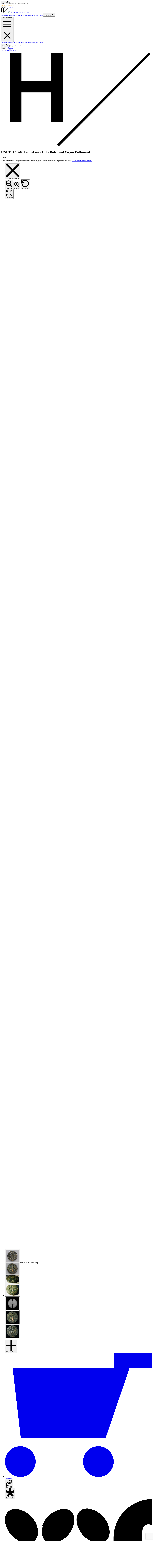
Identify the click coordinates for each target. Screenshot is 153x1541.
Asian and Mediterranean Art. (82, 161)
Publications (29, 15)
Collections (8, 15)
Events (14, 15)
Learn (41, 15)
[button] (12, 1255)
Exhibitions (21, 15)
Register (10, 7)
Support (36, 15)
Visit (2, 15)
